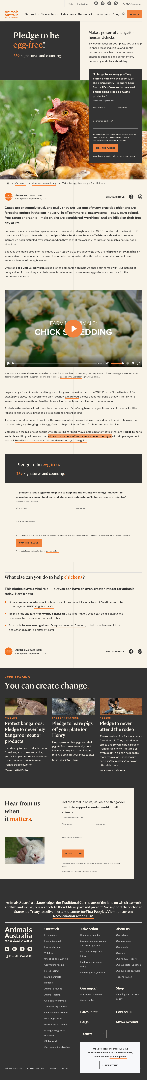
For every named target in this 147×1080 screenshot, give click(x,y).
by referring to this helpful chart (41, 618)
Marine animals (52, 976)
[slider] (54, 363)
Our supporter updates (128, 964)
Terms (94, 871)
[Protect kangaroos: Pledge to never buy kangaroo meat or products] (26, 706)
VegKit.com (108, 602)
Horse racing (51, 970)
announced (72, 396)
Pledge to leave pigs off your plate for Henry (72, 729)
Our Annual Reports (127, 958)
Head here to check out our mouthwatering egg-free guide (51, 440)
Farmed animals (53, 940)
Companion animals (55, 1000)
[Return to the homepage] (12, 14)
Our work (31, 14)
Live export (50, 934)
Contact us (82, 3)
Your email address (108, 121)
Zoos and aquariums (55, 1006)
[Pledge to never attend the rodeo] (121, 706)
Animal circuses (53, 988)
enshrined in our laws (37, 256)
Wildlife (11, 717)
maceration (12, 256)
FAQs (70, 3)
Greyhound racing (54, 964)
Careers (120, 952)
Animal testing (52, 994)
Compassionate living (44, 183)
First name (103, 107)
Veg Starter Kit (43, 606)
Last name (127, 107)
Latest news (68, 14)
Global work (51, 1040)
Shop (116, 14)
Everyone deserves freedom (67, 625)
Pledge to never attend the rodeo (117, 726)
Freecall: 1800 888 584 (20, 956)
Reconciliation (124, 976)
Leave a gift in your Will (93, 972)
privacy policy (129, 156)
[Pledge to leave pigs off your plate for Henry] (73, 706)
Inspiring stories (53, 1018)
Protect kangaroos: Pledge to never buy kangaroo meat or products (25, 732)
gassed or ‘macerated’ (71, 376)
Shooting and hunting (56, 958)
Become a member (90, 934)
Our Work (20, 183)
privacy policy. (118, 1056)
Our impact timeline (91, 994)
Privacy (86, 871)
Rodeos (105, 717)
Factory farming (65, 717)
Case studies (87, 1000)
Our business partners (128, 970)
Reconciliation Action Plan (73, 916)
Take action (49, 14)
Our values (122, 934)
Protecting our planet (56, 1024)
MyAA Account (127, 1022)
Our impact (85, 14)
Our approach (123, 940)
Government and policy (57, 1046)
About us (103, 14)
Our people (122, 946)
